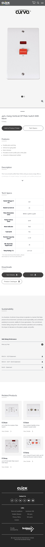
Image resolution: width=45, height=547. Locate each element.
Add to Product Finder (11, 128)
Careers (16, 520)
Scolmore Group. (25, 539)
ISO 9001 (29, 514)
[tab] (22, 96)
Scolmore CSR (30, 511)
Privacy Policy (17, 517)
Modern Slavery (16, 514)
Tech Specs (33, 128)
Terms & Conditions (16, 511)
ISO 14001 (30, 517)
